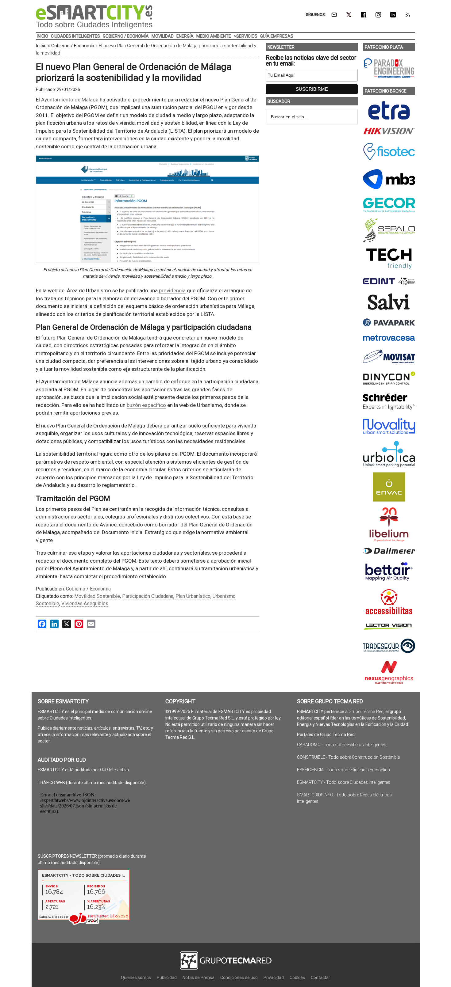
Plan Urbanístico (192, 596)
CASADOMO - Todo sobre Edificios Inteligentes (341, 744)
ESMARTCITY (94, 17)
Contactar (320, 977)
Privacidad (274, 977)
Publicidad (167, 977)
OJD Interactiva (114, 769)
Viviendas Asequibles (84, 603)
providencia (172, 290)
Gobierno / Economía (72, 45)
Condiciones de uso (239, 977)
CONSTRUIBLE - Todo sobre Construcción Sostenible (348, 757)
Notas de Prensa (198, 977)
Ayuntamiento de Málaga (69, 100)
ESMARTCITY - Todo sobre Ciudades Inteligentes (343, 782)
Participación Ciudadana (147, 596)
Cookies (297, 977)
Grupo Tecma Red (366, 711)
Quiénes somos (136, 977)
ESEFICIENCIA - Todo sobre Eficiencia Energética (343, 769)
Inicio (41, 45)
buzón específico (146, 405)
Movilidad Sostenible (97, 596)
